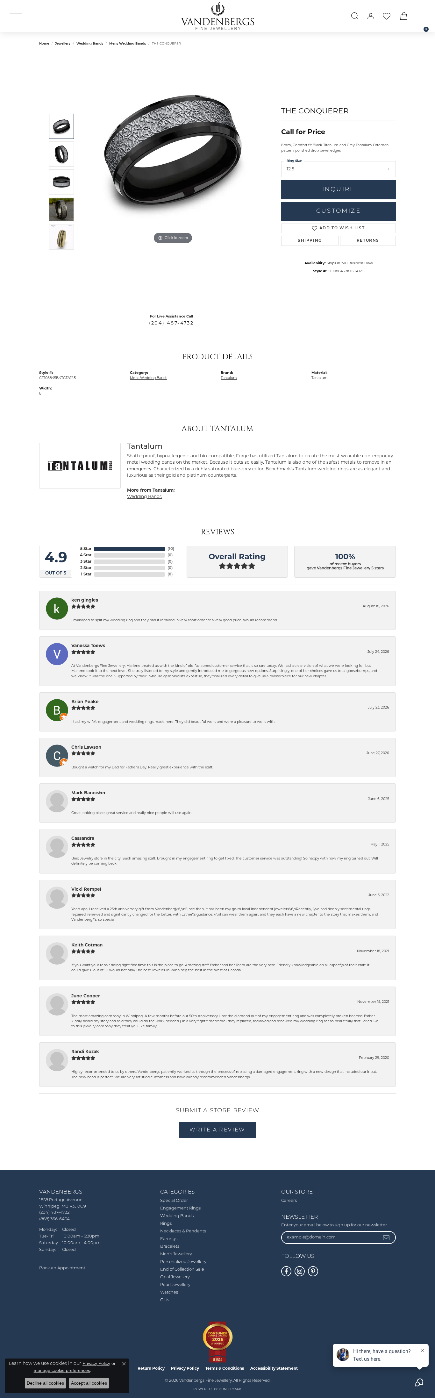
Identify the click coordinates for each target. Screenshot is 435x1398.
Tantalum (229, 378)
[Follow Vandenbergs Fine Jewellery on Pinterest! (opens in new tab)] (313, 1271)
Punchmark (230, 1389)
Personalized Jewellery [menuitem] (183, 1262)
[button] (355, 16)
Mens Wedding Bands (127, 44)
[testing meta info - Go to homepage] (217, 16)
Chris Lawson (86, 747)
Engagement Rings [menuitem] (180, 1208)
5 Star (85, 549)
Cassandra (82, 839)
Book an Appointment (62, 1268)
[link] (423, 16)
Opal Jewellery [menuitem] (175, 1277)
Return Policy (151, 1369)
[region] (172, 181)
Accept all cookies (89, 1383)
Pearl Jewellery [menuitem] (175, 1285)
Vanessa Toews (88, 646)
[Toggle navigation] (15, 16)
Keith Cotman (87, 945)
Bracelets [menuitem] (169, 1247)
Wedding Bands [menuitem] (177, 1216)
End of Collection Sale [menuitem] (182, 1269)
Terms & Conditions (224, 1369)
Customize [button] (338, 211)
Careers (289, 1201)
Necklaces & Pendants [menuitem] (183, 1231)
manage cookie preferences (62, 1370)
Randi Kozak (85, 1052)
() (171, 549)
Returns (368, 241)
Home (44, 44)
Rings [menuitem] (166, 1224)
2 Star (85, 568)
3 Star (85, 562)
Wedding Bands (89, 44)
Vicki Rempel (86, 890)
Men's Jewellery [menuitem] (176, 1254)
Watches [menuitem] (169, 1292)
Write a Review (217, 1130)
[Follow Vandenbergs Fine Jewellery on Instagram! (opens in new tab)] (300, 1271)
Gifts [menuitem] (164, 1300)
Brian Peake (85, 702)
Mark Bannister (88, 793)
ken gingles (84, 600)
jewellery (62, 44)
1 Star (86, 574)
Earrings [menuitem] (168, 1239)
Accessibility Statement (274, 1369)
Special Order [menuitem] (174, 1201)
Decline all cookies (45, 1383)
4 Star (85, 555)
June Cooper (85, 996)
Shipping (310, 241)
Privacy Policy (185, 1369)
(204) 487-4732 (171, 323)
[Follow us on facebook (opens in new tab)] (286, 1271)
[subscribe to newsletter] (386, 1237)
